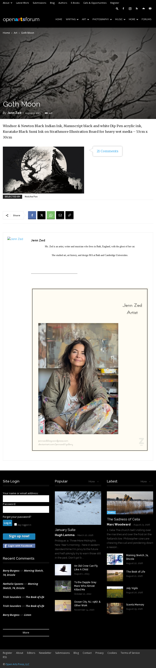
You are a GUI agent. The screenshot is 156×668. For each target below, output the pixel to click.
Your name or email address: (20, 493)
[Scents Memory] (115, 608)
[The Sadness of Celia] (130, 502)
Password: (9, 504)
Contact (87, 653)
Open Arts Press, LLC (17, 664)
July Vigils (132, 588)
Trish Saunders (12, 597)
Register (114, 2)
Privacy (99, 653)
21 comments (107, 151)
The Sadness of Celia (123, 519)
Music (118, 19)
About (6, 2)
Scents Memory (135, 604)
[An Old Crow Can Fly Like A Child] (63, 569)
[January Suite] (78, 508)
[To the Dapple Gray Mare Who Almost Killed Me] (63, 586)
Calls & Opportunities (94, 2)
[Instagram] (130, 8)
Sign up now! (19, 536)
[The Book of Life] (115, 575)
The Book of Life (35, 597)
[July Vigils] (115, 592)
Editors (31, 653)
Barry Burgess (11, 570)
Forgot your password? (17, 517)
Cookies (112, 653)
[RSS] (137, 8)
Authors (62, 2)
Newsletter (45, 653)
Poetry (111, 512)
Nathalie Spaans (13, 584)
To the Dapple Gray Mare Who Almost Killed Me (85, 586)
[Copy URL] (69, 215)
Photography (100, 19)
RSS (5, 657)
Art (84, 19)
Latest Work (22, 2)
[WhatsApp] (51, 215)
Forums (146, 19)
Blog (52, 2)
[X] (41, 215)
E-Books (75, 2)
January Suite (65, 530)
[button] (117, 8)
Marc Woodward (119, 524)
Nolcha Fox (31, 196)
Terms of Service (130, 653)
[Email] (60, 215)
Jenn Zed (14, 113)
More (132, 19)
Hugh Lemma (65, 535)
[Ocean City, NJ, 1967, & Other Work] (63, 605)
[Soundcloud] (143, 8)
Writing (71, 19)
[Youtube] (150, 8)
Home (58, 19)
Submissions (39, 2)
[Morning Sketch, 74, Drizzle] (115, 559)
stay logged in (24, 524)
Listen (27, 615)
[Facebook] (123, 8)
